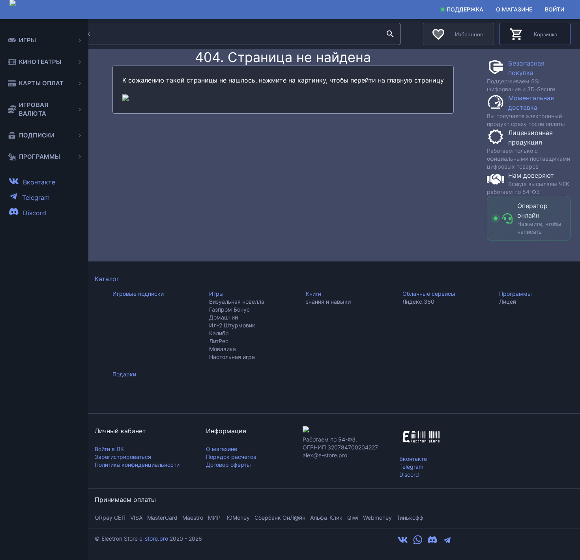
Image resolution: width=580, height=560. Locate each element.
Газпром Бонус (229, 309)
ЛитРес (218, 341)
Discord (409, 474)
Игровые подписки (138, 293)
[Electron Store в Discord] (432, 543)
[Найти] (390, 34)
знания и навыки (328, 301)
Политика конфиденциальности (137, 464)
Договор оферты (228, 464)
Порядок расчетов (231, 456)
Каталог (107, 279)
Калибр (219, 333)
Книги (313, 293)
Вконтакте (413, 458)
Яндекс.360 (418, 301)
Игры (216, 293)
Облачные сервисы (428, 293)
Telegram (411, 466)
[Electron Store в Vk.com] (403, 543)
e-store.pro (153, 538)
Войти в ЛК (109, 448)
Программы (515, 293)
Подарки (124, 374)
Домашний (223, 317)
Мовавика (222, 349)
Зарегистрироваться (123, 456)
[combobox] (224, 33)
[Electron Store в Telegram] (447, 543)
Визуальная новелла (236, 301)
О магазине (514, 9)
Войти (554, 9)
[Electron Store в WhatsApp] (418, 543)
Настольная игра (232, 356)
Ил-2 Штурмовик (232, 325)
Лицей (507, 301)
